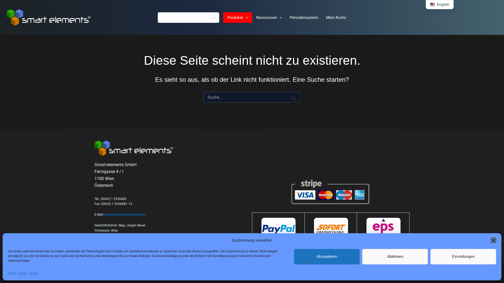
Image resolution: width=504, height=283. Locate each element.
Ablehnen (395, 256)
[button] (493, 240)
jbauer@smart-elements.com (125, 214)
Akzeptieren (327, 256)
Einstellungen (463, 256)
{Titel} (12, 273)
